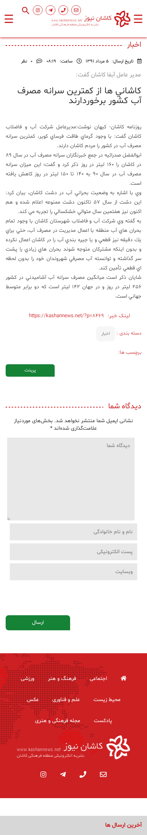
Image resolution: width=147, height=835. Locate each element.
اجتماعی (98, 678)
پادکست (103, 720)
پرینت (30, 370)
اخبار (105, 334)
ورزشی (27, 678)
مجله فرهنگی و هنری (57, 720)
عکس (33, 699)
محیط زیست (107, 699)
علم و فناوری (66, 699)
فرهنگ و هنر (62, 678)
